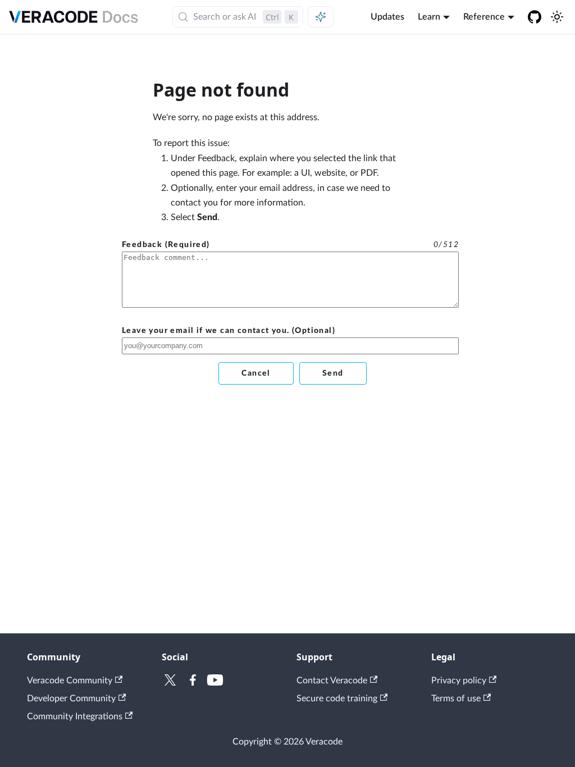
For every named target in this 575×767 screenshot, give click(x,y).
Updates (387, 16)
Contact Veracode (331, 680)
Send (333, 373)
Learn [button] (429, 16)
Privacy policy (458, 680)
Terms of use (456, 698)
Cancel (255, 373)
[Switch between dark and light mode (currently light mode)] (557, 17)
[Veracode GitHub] (534, 17)
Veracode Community (69, 680)
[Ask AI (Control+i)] (321, 17)
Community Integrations (74, 716)
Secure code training (336, 698)
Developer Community (71, 698)
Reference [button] (484, 16)
